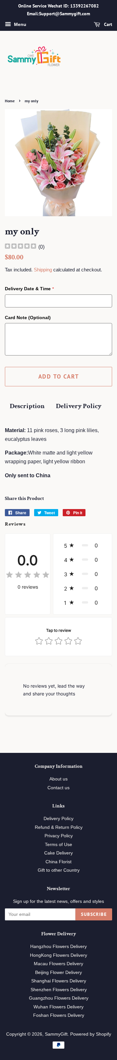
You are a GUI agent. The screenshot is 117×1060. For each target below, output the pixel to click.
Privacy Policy (59, 835)
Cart (107, 24)
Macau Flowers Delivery (58, 963)
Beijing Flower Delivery (58, 972)
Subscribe (94, 914)
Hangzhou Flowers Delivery (58, 946)
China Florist (59, 861)
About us (58, 779)
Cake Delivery (58, 853)
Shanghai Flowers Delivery (58, 981)
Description (27, 406)
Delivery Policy (78, 406)
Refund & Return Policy (59, 827)
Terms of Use (58, 844)
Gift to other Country (59, 870)
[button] (82, 545)
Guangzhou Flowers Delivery (58, 998)
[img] (20, 246)
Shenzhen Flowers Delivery (59, 989)
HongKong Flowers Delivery (58, 955)
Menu (19, 24)
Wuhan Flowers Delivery (58, 1006)
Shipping (43, 269)
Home (10, 100)
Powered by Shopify (90, 1034)
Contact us (58, 787)
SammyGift (56, 1034)
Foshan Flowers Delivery (58, 1015)
